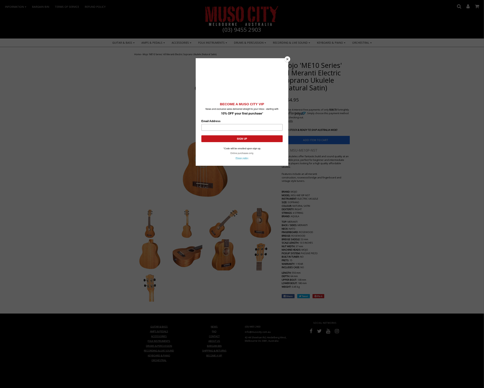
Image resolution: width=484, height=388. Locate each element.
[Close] (287, 59)
